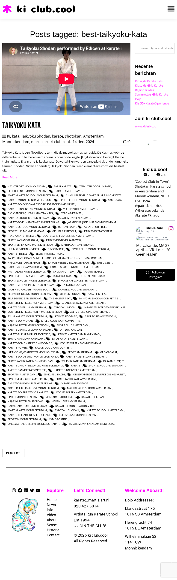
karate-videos (93, 271)
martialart (40, 141)
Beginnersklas (144, 90)
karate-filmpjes (113, 361)
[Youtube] (38, 490)
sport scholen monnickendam (29, 280)
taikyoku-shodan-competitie (98, 298)
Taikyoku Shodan (35, 136)
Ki (8, 136)
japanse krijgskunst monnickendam (92, 222)
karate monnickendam (72, 218)
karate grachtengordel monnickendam (35, 365)
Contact (50, 535)
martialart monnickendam (26, 271)
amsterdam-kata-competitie (27, 370)
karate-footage (66, 316)
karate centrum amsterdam (27, 307)
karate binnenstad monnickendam (31, 209)
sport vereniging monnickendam (30, 244)
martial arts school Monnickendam (33, 195)
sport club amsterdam (72, 325)
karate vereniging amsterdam (68, 262)
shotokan (73, 136)
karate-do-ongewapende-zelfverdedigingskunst (41, 204)
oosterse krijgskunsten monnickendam (35, 311)
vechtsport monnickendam (26, 186)
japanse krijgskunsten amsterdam (81, 280)
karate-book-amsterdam (25, 267)
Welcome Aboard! (144, 490)
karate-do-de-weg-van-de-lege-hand (33, 356)
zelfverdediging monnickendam (30, 294)
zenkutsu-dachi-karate (95, 186)
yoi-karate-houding (59, 397)
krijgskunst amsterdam (24, 262)
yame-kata (115, 200)
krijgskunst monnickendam (78, 415)
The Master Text (60, 298)
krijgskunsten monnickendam (28, 325)
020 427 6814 (86, 506)
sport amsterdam (80, 352)
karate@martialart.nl (91, 500)
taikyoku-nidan (64, 307)
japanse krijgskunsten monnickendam (33, 352)
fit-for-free (55, 249)
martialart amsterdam (77, 244)
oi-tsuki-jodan (70, 294)
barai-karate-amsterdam (68, 338)
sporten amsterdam (21, 374)
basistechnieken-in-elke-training (30, 383)
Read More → (11, 177)
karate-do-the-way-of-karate (28, 392)
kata (15, 136)
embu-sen (103, 262)
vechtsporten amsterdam (73, 392)
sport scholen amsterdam (26, 276)
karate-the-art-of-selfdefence (29, 334)
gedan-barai (108, 352)
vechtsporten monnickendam (80, 343)
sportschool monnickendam (80, 200)
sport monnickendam (23, 397)
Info (50, 510)
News (50, 505)
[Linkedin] (26, 490)
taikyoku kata (62, 276)
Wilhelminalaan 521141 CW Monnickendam (140, 542)
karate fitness (17, 253)
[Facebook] (20, 490)
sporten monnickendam (24, 419)
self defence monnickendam (27, 191)
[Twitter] (32, 490)
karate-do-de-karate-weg (63, 240)
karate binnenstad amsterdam (74, 370)
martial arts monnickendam (27, 410)
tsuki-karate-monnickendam (27, 316)
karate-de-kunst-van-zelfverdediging (33, 222)
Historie (50, 530)
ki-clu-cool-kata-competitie (60, 320)
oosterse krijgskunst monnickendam (33, 388)
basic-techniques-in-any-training (30, 213)
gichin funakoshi (64, 231)
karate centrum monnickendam (29, 329)
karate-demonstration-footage (30, 343)
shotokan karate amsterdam (76, 379)
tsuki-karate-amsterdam (78, 361)
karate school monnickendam (29, 226)
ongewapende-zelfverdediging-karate (34, 423)
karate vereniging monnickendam (31, 285)
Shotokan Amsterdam (23, 240)
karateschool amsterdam (76, 289)
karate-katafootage (74, 383)
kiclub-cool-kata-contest (53, 347)
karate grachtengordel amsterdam (74, 267)
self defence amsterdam (24, 298)
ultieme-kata (66, 226)
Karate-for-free (95, 226)
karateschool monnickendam (28, 218)
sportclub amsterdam (100, 316)
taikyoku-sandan (74, 285)
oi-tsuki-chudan (71, 329)
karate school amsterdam (105, 410)
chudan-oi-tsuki (64, 271)
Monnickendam (15, 141)
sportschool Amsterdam (105, 365)
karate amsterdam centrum (85, 356)
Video (50, 515)
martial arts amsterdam (68, 401)
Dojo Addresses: (139, 500)
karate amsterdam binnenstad (79, 334)
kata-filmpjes (97, 294)
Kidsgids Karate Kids (148, 81)
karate (57, 136)
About (50, 520)
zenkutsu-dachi (54, 374)
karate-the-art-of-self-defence (29, 415)
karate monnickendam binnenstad (91, 423)
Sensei (50, 525)
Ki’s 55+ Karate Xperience (152, 103)
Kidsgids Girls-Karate (149, 85)
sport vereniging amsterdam (27, 379)
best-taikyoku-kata (92, 276)
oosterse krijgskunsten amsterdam (67, 235)
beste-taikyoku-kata (48, 253)
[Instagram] (14, 490)
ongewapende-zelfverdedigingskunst (99, 374)
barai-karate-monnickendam (27, 406)
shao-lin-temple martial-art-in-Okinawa (93, 195)
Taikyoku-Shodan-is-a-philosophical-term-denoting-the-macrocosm (55, 258)
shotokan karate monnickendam (30, 361)
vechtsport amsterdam (79, 209)
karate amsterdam (67, 191)
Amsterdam (93, 136)
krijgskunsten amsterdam (25, 401)
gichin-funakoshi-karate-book (29, 289)
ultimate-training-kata (23, 249)
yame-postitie (58, 419)
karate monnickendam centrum (29, 200)
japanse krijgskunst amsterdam (83, 302)
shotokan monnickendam (25, 338)
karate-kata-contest (98, 231)
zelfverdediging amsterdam (89, 311)
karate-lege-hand (93, 397)
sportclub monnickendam (26, 231)
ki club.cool (60, 141)
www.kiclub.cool (146, 126)
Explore (55, 490)
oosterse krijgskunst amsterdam (30, 302)
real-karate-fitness (21, 235)
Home (50, 500)
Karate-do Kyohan (20, 320)
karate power (17, 347)
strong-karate (71, 213)
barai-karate (62, 186)
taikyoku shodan (67, 410)
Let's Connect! (90, 490)
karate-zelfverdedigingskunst (104, 307)
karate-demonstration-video (75, 406)
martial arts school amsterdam (89, 388)
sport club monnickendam (90, 249)
